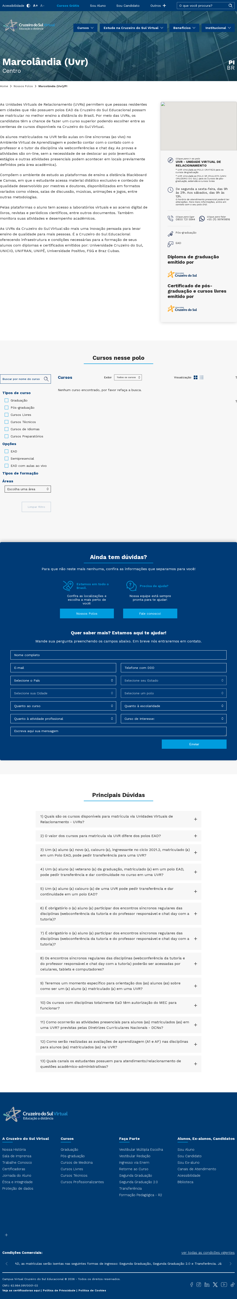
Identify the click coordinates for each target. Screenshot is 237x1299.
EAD (14, 451)
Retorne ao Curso (133, 1169)
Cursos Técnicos (23, 422)
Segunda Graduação (135, 1175)
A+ (35, 5)
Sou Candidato (128, 5)
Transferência (130, 1188)
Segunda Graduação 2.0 (138, 1182)
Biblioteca (185, 1182)
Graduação (19, 400)
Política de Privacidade (59, 1290)
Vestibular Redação (134, 1156)
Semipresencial (22, 458)
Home (4, 86)
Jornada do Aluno (16, 1175)
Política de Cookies (92, 1290)
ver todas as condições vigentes (208, 1253)
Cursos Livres (21, 415)
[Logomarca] (29, 25)
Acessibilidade (13, 5)
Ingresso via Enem (134, 1162)
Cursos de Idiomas (25, 429)
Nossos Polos (23, 86)
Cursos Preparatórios (27, 436)
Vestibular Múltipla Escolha (141, 1149)
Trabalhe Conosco (17, 1162)
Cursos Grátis (68, 5)
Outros (155, 5)
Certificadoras (13, 1169)
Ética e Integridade (17, 1182)
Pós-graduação (22, 407)
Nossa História (14, 1149)
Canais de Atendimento (197, 1169)
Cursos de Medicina (77, 1162)
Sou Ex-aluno (189, 1162)
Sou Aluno (98, 5)
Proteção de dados (17, 1188)
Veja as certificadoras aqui (21, 1290)
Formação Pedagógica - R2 (140, 1195)
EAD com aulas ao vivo (29, 466)
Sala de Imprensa (16, 1156)
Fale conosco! (150, 613)
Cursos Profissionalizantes (82, 1182)
